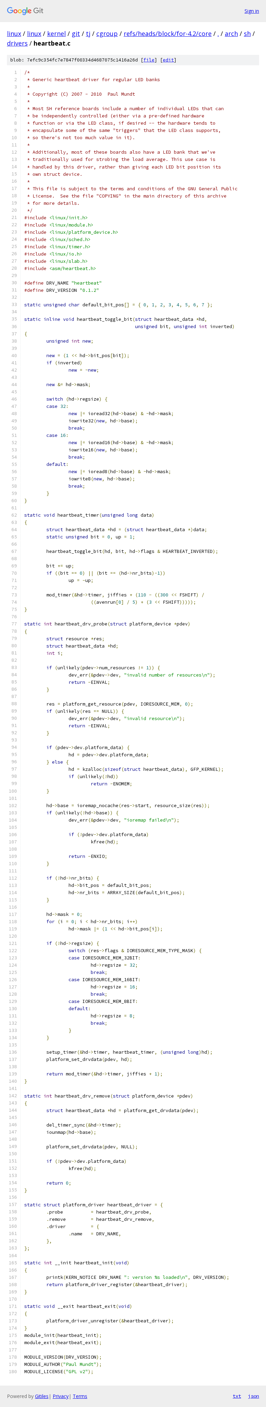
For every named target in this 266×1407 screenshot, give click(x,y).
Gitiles (41, 1396)
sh (247, 33)
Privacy (61, 1396)
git (76, 33)
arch (231, 33)
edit (168, 60)
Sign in (252, 11)
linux (14, 33)
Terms (80, 1396)
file (148, 60)
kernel (56, 33)
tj (88, 33)
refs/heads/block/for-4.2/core (168, 33)
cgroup (107, 33)
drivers (17, 43)
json (253, 1396)
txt (237, 1396)
